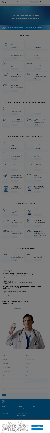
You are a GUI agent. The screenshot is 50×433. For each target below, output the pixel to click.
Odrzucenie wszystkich (37, 426)
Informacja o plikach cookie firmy (10, 431)
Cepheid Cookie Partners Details (6, 432)
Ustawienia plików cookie (37, 423)
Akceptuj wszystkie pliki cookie (37, 428)
